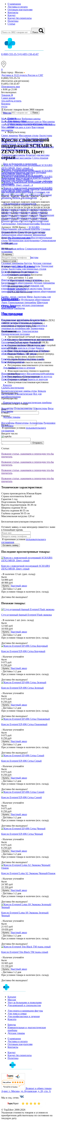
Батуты (28, 263)
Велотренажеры (29, 271)
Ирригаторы (8, 373)
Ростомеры (7, 411)
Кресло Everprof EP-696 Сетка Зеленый (22, 687)
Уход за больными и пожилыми (25, 1002)
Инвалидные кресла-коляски (16, 178)
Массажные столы (28, 135)
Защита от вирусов (37, 379)
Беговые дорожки (10, 271)
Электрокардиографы (28, 223)
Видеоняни (7, 425)
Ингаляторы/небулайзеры (40, 373)
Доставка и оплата (18, 6)
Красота (12, 1019)
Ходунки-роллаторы (23, 169)
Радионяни (49, 423)
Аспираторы (36, 423)
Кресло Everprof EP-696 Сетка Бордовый (23, 651)
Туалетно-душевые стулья (15, 189)
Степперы (36, 280)
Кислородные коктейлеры (15, 319)
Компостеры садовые (12, 362)
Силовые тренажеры (12, 263)
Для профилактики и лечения (24, 1016)
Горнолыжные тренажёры (22, 302)
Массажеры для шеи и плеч (16, 127)
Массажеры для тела (21, 124)
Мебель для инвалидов (24, 197)
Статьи (11, 23)
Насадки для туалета (12, 181)
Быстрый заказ (19, 585)
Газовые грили (9, 359)
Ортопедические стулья (14, 379)
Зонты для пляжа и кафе (31, 359)
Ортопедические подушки (15, 334)
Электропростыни (11, 331)
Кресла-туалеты (41, 178)
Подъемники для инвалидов (25, 195)
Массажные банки (11, 118)
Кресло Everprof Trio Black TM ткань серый (24, 952)
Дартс (4, 302)
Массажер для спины (44, 124)
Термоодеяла (37, 328)
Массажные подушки (12, 141)
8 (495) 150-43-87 (29, 54)
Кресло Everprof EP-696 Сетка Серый (21, 761)
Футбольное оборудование (35, 299)
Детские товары (16, 1033)
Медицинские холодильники (24, 240)
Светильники (8, 223)
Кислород (20, 373)
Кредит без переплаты (20, 18)
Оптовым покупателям (20, 9)
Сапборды (19, 308)
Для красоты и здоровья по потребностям (24, 327)
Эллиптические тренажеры (16, 274)
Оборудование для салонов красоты (20, 229)
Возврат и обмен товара (38, 1088)
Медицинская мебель (12, 248)
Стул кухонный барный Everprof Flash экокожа (26, 614)
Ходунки (6, 169)
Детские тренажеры (44, 282)
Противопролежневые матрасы (18, 172)
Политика (13, 21)
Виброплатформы (11, 121)
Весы (51, 408)
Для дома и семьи (17, 1013)
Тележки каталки (21, 237)
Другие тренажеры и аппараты (26, 290)
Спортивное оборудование (41, 291)
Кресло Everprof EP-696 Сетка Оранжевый (24, 724)
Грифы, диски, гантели (13, 296)
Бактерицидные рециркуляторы (36, 339)
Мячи (30, 296)
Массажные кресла (31, 121)
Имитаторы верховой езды (15, 280)
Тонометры (7, 408)
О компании (14, 4)
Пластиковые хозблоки (26, 350)
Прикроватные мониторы (31, 232)
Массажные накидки (36, 138)
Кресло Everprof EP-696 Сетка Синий (21, 797)
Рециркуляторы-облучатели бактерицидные (25, 220)
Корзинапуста (5, 105)
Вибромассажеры (31, 118)
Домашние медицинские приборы (21, 343)
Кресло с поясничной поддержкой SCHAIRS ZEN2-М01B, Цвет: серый (25, 567)
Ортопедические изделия (14, 342)
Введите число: (9, 433)
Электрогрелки (30, 331)
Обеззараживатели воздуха (37, 376)
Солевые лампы (10, 339)
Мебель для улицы (26, 353)
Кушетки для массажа (37, 155)
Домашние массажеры (13, 155)
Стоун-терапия (40, 158)
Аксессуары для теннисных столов (27, 269)
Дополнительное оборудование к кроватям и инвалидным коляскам (24, 213)
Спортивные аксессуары (29, 288)
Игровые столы (32, 266)
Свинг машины (9, 135)
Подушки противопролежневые (23, 174)
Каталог (12, 996)
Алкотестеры (40, 408)
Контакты (13, 12)
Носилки (45, 223)
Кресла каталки (34, 175)
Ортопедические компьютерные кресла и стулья (23, 346)
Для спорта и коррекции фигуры (25, 1010)
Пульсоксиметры (23, 408)
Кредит (12, 15)
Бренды (12, 1024)
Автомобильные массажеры (16, 158)
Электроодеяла (23, 325)
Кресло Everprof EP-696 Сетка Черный (22, 834)
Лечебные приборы (11, 376)
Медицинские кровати (13, 209)
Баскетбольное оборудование (17, 282)
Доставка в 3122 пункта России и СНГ (22, 75)
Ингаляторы (8, 423)
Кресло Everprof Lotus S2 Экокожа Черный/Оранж (28, 873)
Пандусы (35, 189)
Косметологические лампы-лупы (19, 391)
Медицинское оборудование (32, 218)
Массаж (12, 999)
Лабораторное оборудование (16, 234)
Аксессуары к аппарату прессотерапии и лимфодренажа (21, 145)
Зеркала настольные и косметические (23, 392)
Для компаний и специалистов (24, 1005)
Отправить (37, 443)
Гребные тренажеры (12, 285)
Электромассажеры (16, 149)
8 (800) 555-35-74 (10, 54)
